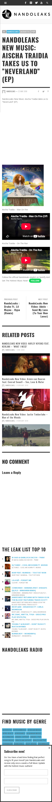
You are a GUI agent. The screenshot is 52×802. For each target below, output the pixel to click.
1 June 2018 (20, 350)
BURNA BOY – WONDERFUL (24, 633)
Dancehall (19, 743)
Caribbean (7, 743)
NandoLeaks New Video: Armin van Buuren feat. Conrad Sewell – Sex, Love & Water (23, 380)
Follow (35, 280)
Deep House (31, 743)
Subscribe (12, 790)
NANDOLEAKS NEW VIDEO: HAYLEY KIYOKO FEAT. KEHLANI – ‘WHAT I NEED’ (25, 345)
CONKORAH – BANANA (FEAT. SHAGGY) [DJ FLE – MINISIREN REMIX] (29, 589)
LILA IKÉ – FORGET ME (21, 580)
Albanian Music (34, 733)
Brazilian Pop (39, 740)
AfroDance (20, 733)
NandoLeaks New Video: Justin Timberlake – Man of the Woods (25, 416)
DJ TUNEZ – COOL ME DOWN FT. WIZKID (30, 565)
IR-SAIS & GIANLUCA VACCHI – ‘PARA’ (28, 557)
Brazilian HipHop (23, 740)
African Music (34, 729)
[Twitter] (36, 3)
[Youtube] (41, 3)
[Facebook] (25, 3)
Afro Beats (8, 733)
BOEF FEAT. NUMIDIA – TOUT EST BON (29, 572)
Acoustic (25, 31)
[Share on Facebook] (38, 91)
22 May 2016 (22, 91)
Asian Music (8, 740)
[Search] (5, 3)
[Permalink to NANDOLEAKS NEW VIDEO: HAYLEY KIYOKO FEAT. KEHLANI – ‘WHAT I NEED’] (26, 364)
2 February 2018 (22, 421)
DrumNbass (43, 743)
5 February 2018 (22, 385)
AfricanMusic (19, 729)
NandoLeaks (10, 350)
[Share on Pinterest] (48, 91)
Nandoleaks (13, 31)
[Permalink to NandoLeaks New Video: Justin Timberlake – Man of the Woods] (26, 435)
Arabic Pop (36, 736)
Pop (33, 31)
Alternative (8, 736)
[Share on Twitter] (43, 91)
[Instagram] (31, 3)
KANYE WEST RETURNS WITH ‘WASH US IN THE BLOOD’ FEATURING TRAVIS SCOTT (30, 598)
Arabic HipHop (22, 736)
